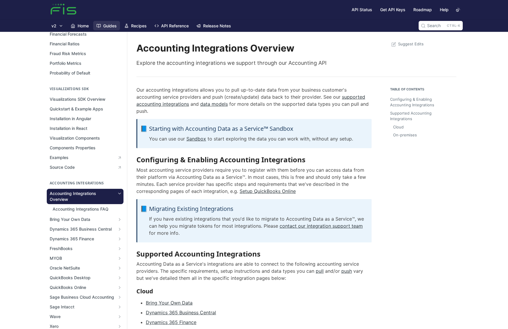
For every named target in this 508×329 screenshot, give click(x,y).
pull (320, 271)
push (346, 271)
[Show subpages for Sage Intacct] (119, 307)
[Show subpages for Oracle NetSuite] (119, 268)
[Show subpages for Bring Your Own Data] (119, 219)
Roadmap (422, 9)
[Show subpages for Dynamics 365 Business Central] (119, 229)
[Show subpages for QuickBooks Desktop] (119, 277)
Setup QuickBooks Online (268, 191)
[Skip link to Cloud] (132, 291)
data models (214, 104)
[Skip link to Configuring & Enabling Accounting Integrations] (132, 159)
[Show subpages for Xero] (119, 326)
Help (444, 9)
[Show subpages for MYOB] (119, 258)
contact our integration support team (321, 226)
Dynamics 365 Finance (171, 322)
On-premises (405, 135)
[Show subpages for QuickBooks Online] (119, 287)
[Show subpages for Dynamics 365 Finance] (119, 239)
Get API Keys (392, 9)
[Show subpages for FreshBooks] (119, 248)
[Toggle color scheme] (458, 9)
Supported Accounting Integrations (411, 116)
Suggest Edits (411, 44)
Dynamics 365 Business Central (181, 312)
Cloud (398, 127)
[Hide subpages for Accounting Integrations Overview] (119, 193)
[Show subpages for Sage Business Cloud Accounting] (119, 297)
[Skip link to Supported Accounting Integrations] (132, 253)
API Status (362, 9)
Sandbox (196, 139)
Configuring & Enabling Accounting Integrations (412, 102)
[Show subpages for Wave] (119, 316)
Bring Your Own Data (169, 303)
